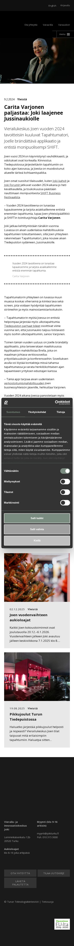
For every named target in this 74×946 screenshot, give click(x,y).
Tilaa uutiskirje (53, 873)
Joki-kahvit (59, 181)
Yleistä (22, 99)
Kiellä (37, 540)
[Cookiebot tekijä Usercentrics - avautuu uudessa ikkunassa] (55, 402)
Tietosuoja (48, 901)
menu (62, 34)
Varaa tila (48, 24)
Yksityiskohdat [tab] (37, 412)
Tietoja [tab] (61, 412)
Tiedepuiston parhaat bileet (22, 326)
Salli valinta (37, 529)
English (52, 5)
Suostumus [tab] (13, 412)
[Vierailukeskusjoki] (37, 796)
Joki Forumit (12, 185)
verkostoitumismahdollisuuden (24, 383)
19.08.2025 (17, 708)
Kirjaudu (65, 5)
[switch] (65, 481)
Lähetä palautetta (20, 882)
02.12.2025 (17, 609)
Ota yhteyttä (30, 24)
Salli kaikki (37, 518)
